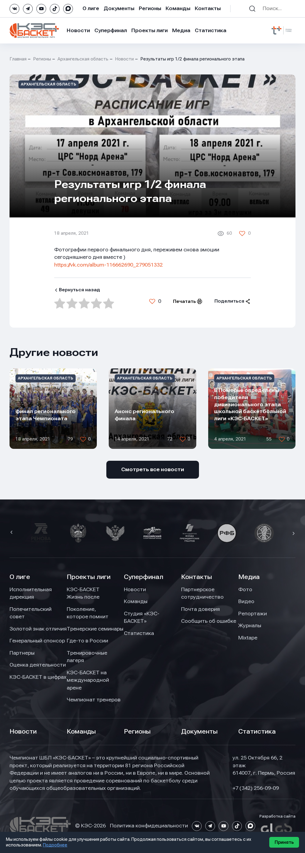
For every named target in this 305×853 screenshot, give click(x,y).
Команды (178, 8)
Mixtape (247, 638)
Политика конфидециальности (149, 826)
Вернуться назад (79, 289)
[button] (12, 532)
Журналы (249, 625)
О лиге (91, 8)
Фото (245, 589)
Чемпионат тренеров (94, 700)
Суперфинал (110, 30)
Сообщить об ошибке (208, 621)
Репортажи (252, 614)
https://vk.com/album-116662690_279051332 (108, 265)
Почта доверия (200, 609)
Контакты (208, 8)
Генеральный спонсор (37, 641)
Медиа (181, 30)
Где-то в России (87, 641)
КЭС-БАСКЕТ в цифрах (38, 677)
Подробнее (55, 845)
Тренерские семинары (95, 629)
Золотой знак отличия (38, 629)
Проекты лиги (89, 576)
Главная (18, 59)
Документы (119, 8)
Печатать (184, 301)
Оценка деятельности (38, 665)
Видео (246, 601)
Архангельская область (82, 59)
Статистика (210, 30)
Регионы (150, 8)
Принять (284, 842)
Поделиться (229, 301)
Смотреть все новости (152, 469)
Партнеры (22, 653)
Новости (78, 30)
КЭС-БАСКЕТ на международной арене (88, 680)
